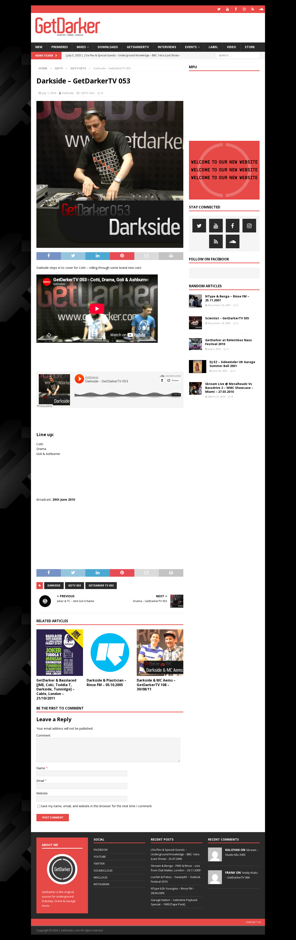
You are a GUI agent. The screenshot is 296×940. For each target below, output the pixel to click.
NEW (38, 47)
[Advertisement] (190, 27)
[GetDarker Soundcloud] (261, 9)
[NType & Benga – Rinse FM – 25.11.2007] (195, 300)
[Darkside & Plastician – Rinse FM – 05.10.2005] (110, 652)
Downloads (108, 47)
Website (42, 793)
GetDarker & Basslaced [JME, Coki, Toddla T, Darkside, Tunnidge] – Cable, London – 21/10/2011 (56, 689)
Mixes (81, 47)
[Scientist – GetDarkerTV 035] (195, 322)
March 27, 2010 (216, 396)
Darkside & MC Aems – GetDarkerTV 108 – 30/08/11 (156, 685)
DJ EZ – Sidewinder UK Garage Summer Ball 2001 (232, 364)
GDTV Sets (88, 93)
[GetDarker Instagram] (244, 9)
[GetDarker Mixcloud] (253, 9)
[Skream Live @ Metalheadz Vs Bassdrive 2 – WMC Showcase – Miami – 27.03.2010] (195, 388)
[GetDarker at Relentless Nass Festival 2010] (195, 344)
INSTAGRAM (101, 884)
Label (213, 47)
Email (40, 781)
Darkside (68, 93)
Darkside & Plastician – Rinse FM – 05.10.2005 (106, 682)
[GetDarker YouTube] (227, 9)
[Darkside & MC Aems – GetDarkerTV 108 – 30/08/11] (160, 652)
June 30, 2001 (220, 370)
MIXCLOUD (100, 877)
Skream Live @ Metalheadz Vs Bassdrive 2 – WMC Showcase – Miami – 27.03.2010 (229, 388)
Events (191, 47)
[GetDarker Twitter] (219, 9)
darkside (53, 585)
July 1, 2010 (49, 93)
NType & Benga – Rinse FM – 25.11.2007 (227, 298)
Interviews (167, 47)
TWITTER (99, 863)
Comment (43, 735)
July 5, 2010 (214, 349)
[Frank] (215, 882)
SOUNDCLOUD (103, 870)
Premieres (59, 47)
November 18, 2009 (219, 323)
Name (41, 768)
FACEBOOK (101, 850)
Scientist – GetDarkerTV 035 (227, 318)
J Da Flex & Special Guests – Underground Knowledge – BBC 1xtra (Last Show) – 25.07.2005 (175, 854)
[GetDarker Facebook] (236, 9)
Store (250, 47)
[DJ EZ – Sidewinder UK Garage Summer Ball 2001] (197, 366)
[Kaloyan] (215, 859)
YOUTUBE (100, 857)
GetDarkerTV (138, 47)
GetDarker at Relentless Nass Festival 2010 (228, 342)
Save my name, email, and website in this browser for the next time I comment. (96, 806)
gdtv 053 (74, 585)
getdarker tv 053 (101, 585)
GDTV (59, 68)
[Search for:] (238, 55)
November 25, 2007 (219, 305)
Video (231, 47)
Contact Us (253, 922)
